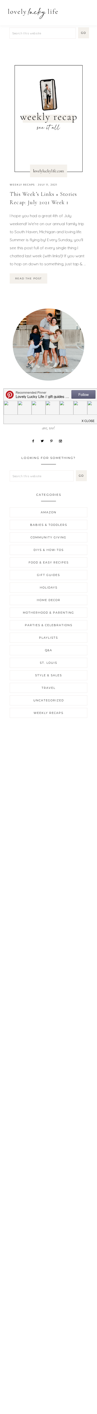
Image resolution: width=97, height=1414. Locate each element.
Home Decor (48, 600)
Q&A (48, 650)
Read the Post (28, 278)
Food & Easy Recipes (49, 562)
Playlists (48, 637)
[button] (87, 11)
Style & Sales (48, 675)
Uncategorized (48, 700)
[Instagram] (62, 440)
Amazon (48, 512)
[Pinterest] (53, 440)
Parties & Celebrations (48, 625)
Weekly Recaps (22, 184)
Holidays (48, 587)
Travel (48, 688)
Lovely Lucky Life (33, 13)
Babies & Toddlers (48, 525)
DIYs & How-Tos (49, 550)
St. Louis (48, 662)
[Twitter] (44, 440)
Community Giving (48, 537)
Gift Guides (48, 575)
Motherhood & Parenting (48, 612)
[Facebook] (35, 440)
